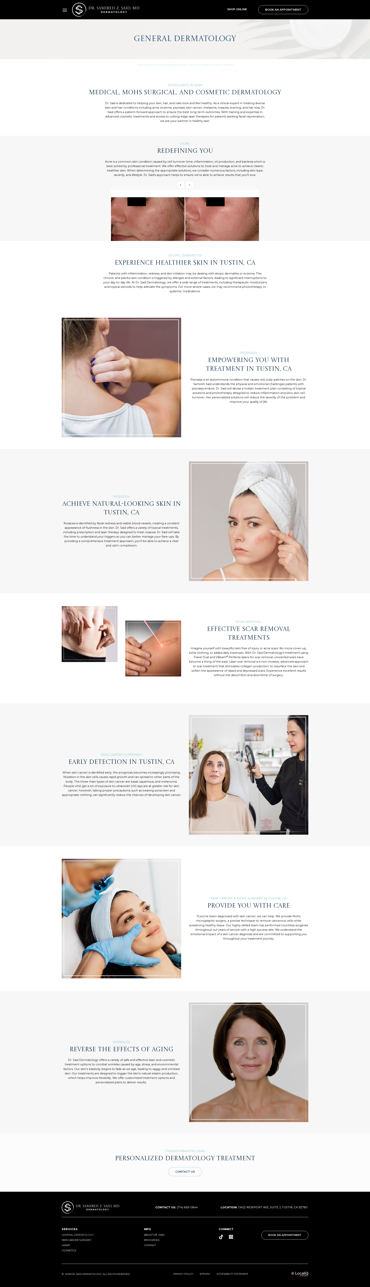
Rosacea (182, 64)
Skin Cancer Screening (201, 64)
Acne (140, 64)
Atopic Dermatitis (154, 64)
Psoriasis (171, 64)
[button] (65, 10)
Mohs (218, 64)
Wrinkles (228, 64)
